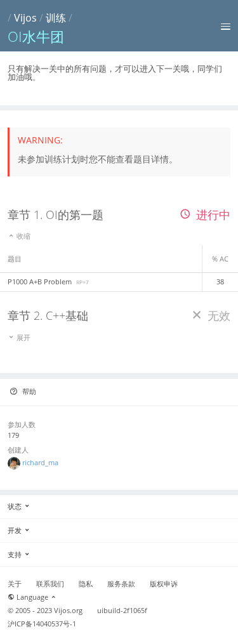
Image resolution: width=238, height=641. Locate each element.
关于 (15, 583)
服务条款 (121, 583)
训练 (56, 18)
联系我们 (50, 583)
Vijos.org (68, 610)
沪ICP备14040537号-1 (42, 623)
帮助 (28, 391)
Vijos (25, 18)
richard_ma (40, 462)
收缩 (22, 236)
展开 (22, 337)
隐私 (86, 583)
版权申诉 (164, 583)
